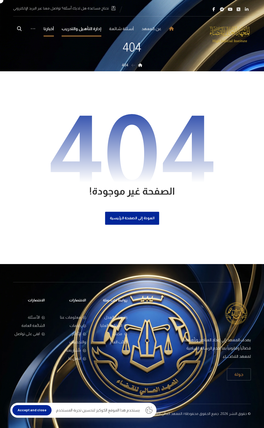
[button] (247, 9)
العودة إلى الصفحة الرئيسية (132, 218)
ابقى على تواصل (27, 333)
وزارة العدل (113, 317)
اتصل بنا (75, 358)
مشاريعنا (73, 350)
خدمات (75, 325)
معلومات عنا (70, 317)
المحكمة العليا (111, 325)
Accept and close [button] (32, 410)
